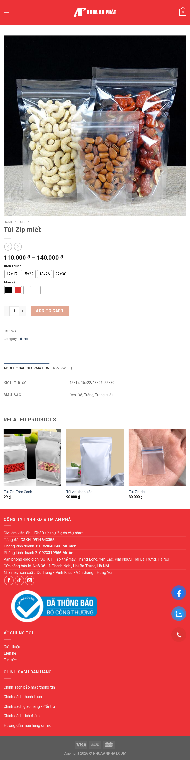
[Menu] (7, 12)
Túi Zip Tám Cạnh (18, 492)
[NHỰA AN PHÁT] (95, 12)
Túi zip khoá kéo (79, 492)
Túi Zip (23, 222)
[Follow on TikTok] (19, 580)
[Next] (186, 468)
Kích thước (12, 266)
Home (8, 222)
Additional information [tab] (27, 368)
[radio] (12, 274)
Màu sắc (10, 282)
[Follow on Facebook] (9, 580)
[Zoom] (10, 211)
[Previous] (4, 468)
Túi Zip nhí (137, 492)
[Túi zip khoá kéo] (95, 457)
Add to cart (50, 311)
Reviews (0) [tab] (62, 368)
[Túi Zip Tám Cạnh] (32, 457)
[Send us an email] (29, 580)
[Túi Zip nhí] (157, 457)
